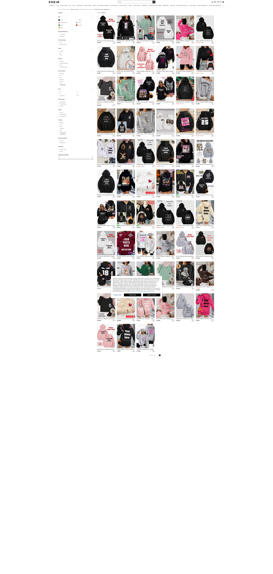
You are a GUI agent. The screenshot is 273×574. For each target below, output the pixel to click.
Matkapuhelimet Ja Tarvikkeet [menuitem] (155, 5)
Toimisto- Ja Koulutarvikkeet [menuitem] (215, 5)
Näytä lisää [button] (63, 84)
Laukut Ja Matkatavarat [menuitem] (202, 5)
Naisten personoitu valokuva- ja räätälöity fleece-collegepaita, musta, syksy (106, 225)
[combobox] (102, 13)
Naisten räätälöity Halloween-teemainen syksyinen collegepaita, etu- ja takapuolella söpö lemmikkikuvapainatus (205, 318)
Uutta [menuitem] (57, 5)
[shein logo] (54, 1)
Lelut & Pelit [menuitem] (172, 5)
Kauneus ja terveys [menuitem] (123, 5)
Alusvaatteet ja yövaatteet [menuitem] (103, 5)
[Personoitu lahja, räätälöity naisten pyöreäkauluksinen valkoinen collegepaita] (145, 243)
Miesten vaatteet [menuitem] (87, 5)
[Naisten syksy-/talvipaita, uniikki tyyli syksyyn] (185, 212)
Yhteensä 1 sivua (152, 355)
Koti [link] (59, 9)
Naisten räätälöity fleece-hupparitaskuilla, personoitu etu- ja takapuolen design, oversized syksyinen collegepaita (185, 256)
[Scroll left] (221, 5)
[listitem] (106, 30)
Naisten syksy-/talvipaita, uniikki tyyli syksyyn (185, 225)
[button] (221, 2)
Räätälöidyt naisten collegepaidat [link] (102, 9)
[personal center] (212, 2)
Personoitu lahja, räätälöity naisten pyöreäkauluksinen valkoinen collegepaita (145, 256)
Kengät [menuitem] (130, 5)
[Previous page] (158, 355)
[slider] (59, 159)
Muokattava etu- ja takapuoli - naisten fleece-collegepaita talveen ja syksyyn (145, 318)
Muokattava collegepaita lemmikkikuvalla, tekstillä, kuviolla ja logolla (106, 101)
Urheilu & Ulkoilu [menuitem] (136, 5)
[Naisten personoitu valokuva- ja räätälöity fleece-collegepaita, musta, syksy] (106, 212)
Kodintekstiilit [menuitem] (144, 5)
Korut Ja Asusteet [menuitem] (114, 5)
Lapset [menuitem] (94, 5)
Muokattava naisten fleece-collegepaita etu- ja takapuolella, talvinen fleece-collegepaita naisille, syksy (126, 256)
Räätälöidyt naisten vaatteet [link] (86, 9)
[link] (215, 2)
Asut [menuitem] (70, 5)
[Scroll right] (223, 5)
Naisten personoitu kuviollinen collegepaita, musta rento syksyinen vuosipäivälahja (185, 101)
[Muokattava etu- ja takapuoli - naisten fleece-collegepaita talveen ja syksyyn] (145, 305)
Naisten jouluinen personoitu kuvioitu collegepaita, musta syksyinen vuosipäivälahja (126, 133)
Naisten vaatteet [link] (65, 9)
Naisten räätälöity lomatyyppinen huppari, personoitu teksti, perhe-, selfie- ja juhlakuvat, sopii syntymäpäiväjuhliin (205, 164)
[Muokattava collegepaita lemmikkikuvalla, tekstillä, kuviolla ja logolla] (106, 89)
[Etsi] (153, 2)
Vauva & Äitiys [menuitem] (192, 5)
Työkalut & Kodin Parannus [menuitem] (182, 5)
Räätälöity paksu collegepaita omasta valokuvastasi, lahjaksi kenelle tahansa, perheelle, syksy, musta (126, 40)
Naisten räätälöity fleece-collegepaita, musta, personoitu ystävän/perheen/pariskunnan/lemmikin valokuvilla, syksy (185, 133)
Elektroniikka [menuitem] (166, 5)
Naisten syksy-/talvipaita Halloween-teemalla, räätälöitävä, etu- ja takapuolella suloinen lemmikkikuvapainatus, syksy (205, 225)
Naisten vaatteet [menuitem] (64, 5)
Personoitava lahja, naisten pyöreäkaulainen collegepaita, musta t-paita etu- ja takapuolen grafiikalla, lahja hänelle (165, 71)
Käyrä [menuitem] (74, 5)
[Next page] (161, 355)
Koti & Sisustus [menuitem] (79, 5)
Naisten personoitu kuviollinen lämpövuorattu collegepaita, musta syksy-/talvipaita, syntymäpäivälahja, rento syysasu (106, 71)
